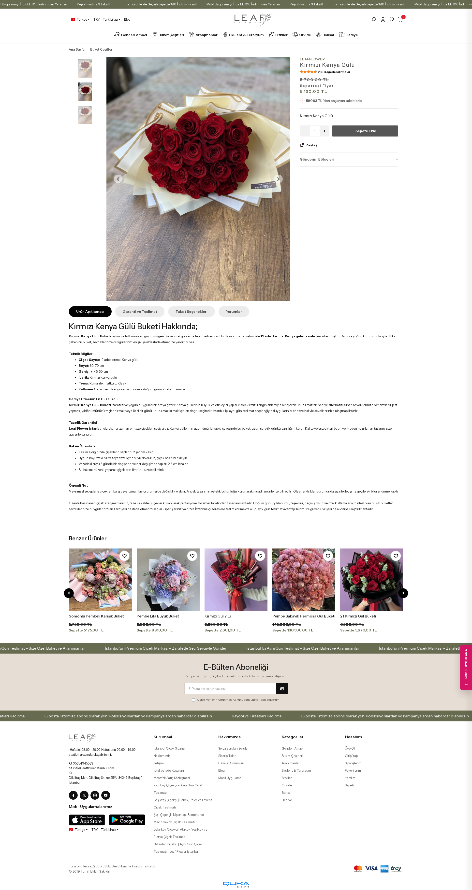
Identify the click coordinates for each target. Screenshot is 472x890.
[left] (69, 593)
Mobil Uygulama (229, 778)
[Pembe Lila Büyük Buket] (168, 579)
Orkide (305, 35)
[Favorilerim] (391, 19)
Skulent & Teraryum (246, 35)
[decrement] (305, 130)
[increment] (324, 130)
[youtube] (106, 795)
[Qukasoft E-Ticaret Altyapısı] (236, 885)
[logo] (82, 738)
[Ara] (374, 19)
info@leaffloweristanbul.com (93, 768)
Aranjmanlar (207, 35)
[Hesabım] (382, 19)
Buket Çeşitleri (171, 35)
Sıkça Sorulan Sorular (233, 748)
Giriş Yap (351, 756)
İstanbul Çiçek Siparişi (169, 748)
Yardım (350, 778)
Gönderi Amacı (134, 35)
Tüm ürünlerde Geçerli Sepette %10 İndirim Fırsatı (161, 4)
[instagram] (95, 795)
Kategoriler (293, 736)
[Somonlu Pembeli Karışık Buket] (100, 579)
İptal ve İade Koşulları (169, 770)
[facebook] (74, 795)
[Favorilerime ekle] (124, 556)
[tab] (90, 311)
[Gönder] (282, 688)
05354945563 (82, 763)
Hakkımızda (162, 756)
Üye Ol (350, 748)
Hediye (352, 35)
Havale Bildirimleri (231, 763)
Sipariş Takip (227, 756)
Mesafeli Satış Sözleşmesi (172, 778)
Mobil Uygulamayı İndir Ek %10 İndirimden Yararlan (243, 4)
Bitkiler (281, 35)
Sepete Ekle (365, 130)
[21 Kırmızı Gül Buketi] (371, 579)
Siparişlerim (353, 763)
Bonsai (328, 35)
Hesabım (353, 736)
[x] (85, 795)
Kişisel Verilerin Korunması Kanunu (220, 699)
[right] (403, 593)
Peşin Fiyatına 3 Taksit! (93, 4)
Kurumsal (163, 736)
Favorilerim (353, 770)
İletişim (159, 763)
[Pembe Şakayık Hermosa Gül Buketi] (303, 579)
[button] (118, 179)
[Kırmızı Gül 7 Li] (236, 579)
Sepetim (350, 785)
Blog (127, 19)
